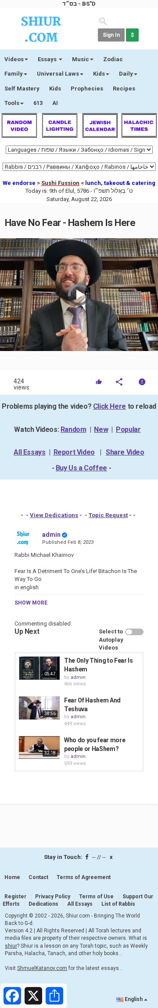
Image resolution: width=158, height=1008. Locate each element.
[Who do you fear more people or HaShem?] (39, 747)
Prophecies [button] (87, 88)
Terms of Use (96, 896)
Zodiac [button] (113, 59)
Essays (48, 59)
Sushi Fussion (60, 183)
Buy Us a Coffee (81, 468)
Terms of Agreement (84, 877)
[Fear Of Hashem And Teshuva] (39, 707)
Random (73, 429)
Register (15, 896)
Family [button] (13, 73)
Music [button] (80, 59)
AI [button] (55, 103)
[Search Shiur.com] (103, 20)
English (133, 999)
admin (51, 534)
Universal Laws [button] (58, 73)
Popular (128, 429)
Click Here (109, 406)
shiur (11, 946)
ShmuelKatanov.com (42, 968)
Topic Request (108, 515)
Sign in (111, 35)
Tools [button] (11, 103)
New (101, 429)
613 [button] (38, 103)
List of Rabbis (118, 904)
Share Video (125, 452)
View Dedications (54, 515)
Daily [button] (126, 73)
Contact (38, 877)
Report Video (74, 452)
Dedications (43, 904)
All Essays (29, 452)
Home (12, 877)
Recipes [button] (124, 88)
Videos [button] (14, 59)
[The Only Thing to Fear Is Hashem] (39, 668)
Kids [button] (99, 73)
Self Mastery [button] (22, 88)
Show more (30, 603)
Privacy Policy (52, 896)
